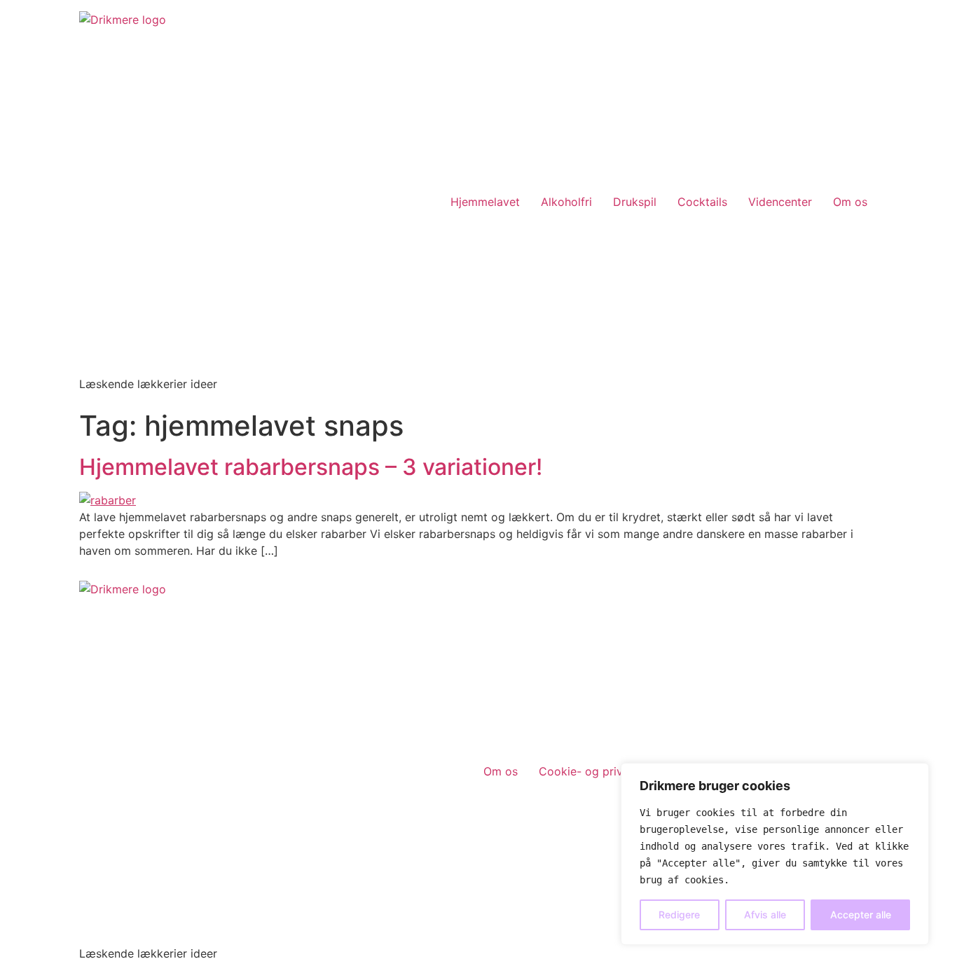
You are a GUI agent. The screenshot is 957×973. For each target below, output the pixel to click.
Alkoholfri (566, 202)
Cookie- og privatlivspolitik (611, 771)
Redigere (679, 914)
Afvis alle (765, 914)
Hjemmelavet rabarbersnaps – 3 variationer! (310, 467)
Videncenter (780, 202)
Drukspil (634, 202)
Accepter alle (860, 914)
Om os (850, 202)
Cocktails (702, 202)
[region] (775, 854)
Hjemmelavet (485, 202)
